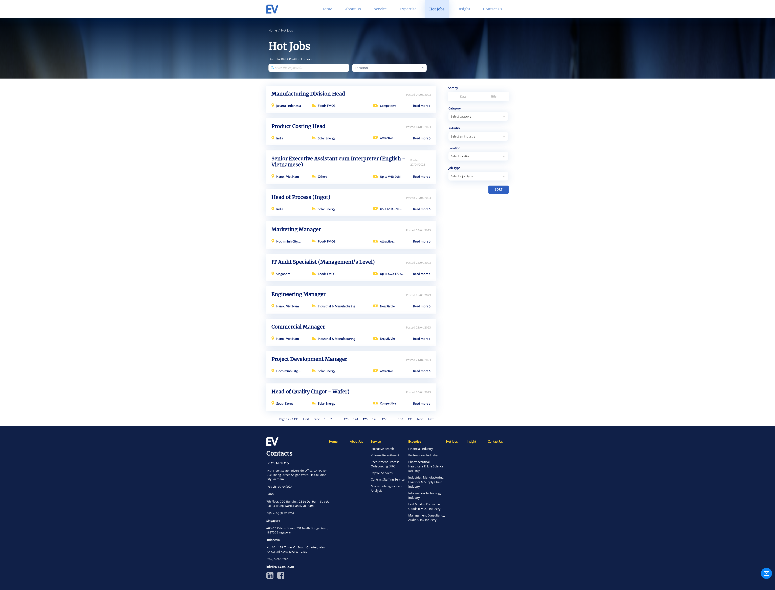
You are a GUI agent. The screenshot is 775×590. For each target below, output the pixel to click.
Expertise (414, 441)
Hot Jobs (452, 441)
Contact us (492, 9)
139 (410, 419)
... (338, 419)
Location (454, 148)
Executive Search (382, 449)
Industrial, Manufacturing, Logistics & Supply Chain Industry (426, 481)
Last (431, 419)
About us (356, 441)
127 (384, 419)
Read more (421, 106)
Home (333, 441)
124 (355, 419)
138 (400, 419)
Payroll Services (382, 473)
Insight (471, 441)
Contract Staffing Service (387, 479)
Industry (454, 128)
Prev (316, 419)
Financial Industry (420, 449)
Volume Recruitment (385, 455)
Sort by (453, 88)
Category (454, 108)
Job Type (454, 168)
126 (374, 419)
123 (346, 419)
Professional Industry (423, 455)
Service (376, 441)
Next (420, 419)
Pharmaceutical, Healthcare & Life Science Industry (425, 466)
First (306, 419)
